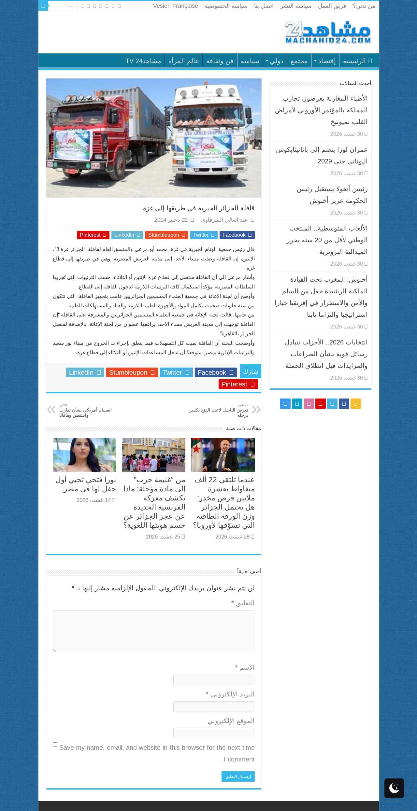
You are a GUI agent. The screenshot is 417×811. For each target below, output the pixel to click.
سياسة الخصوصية (226, 6)
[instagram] (82, 6)
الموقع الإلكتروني (231, 720)
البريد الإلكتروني (230, 694)
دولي (276, 60)
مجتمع (299, 60)
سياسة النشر (295, 6)
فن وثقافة (220, 60)
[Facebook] (113, 6)
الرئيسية (354, 60)
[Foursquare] (88, 6)
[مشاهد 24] (327, 31)
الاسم (245, 667)
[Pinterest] (100, 6)
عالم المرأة (183, 60)
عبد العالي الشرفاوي (224, 220)
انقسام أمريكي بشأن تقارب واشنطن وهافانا (85, 410)
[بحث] (43, 6)
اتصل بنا (264, 6)
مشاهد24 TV (143, 60)
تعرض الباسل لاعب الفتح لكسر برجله (218, 410)
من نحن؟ (364, 6)
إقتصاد (327, 60)
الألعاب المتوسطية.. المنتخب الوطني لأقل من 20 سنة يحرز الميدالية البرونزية (327, 240)
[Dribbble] (94, 6)
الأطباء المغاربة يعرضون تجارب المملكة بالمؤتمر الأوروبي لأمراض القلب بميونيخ (321, 110)
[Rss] (119, 6)
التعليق (243, 603)
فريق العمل (332, 6)
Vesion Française (175, 6)
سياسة (250, 60)
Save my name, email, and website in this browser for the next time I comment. (157, 753)
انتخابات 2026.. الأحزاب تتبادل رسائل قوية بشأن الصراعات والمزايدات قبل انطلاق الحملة (326, 354)
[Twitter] (107, 6)
